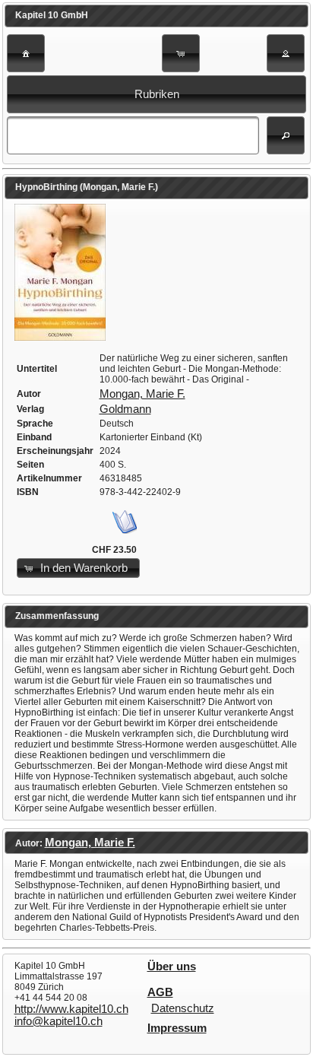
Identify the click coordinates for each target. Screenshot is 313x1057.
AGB (160, 992)
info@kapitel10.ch (58, 1021)
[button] (26, 53)
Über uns (171, 966)
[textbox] (133, 135)
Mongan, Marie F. (142, 394)
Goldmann (125, 409)
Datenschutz (182, 1008)
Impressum (177, 1028)
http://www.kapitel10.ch (71, 1009)
